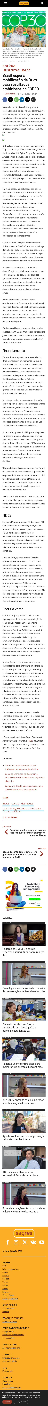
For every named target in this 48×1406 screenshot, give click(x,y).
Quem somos (7, 1380)
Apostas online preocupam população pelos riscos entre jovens (23, 1137)
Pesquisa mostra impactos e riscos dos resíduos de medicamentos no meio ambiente (28, 833)
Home (4, 61)
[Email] (27, 99)
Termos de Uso (8, 1337)
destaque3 (27, 803)
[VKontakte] (33, 1242)
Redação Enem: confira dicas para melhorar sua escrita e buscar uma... (22, 1065)
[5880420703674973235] (24, 910)
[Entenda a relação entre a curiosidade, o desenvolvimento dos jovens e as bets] (24, 1194)
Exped (4, 1384)
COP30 (15, 803)
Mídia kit (5, 1311)
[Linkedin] (21, 99)
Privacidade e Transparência (13, 1334)
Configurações (21, 1402)
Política (5, 1272)
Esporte (5, 1275)
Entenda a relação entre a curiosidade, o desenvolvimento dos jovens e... (23, 1209)
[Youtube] (42, 1242)
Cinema (5, 1288)
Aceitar (7, 1402)
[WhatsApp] (16, 99)
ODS (30, 740)
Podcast (5, 1278)
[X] (10, 99)
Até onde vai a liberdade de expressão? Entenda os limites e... (21, 1173)
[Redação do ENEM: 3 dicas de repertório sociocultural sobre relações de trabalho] (24, 935)
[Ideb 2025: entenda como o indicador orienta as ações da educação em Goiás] (24, 1086)
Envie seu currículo (9, 1321)
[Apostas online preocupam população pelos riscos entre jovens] (24, 1122)
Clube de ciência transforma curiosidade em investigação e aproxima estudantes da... (19, 1027)
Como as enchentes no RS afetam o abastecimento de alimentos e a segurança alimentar (24, 778)
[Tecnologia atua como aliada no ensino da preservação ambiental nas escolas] (24, 974)
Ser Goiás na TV (6, 923)
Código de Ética (8, 1331)
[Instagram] (16, 1242)
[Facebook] (4, 99)
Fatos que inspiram (10, 1298)
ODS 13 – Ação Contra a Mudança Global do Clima (21, 808)
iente (9, 1384)
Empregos (6, 1292)
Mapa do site (7, 1371)
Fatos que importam (10, 1269)
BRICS (5, 803)
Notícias (12, 61)
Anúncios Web (8, 1308)
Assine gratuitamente (11, 1347)
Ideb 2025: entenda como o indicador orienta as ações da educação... (23, 1101)
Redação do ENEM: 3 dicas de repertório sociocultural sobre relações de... (24, 952)
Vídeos (5, 1282)
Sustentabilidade (23, 61)
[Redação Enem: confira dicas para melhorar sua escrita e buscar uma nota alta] (24, 1050)
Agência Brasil (10, 94)
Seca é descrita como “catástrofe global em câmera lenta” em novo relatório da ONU (19, 854)
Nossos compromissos (11, 1387)
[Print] (33, 99)
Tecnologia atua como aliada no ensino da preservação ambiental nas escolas (24, 989)
